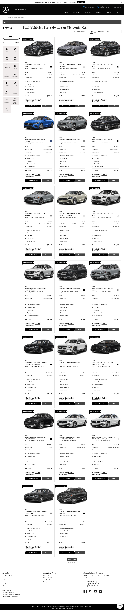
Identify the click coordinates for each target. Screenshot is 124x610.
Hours (99, 582)
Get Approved (47, 582)
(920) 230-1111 (91, 582)
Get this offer (81, 2)
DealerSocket (68, 606)
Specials (88, 12)
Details (47, 106)
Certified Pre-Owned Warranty (11, 594)
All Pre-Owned (7, 590)
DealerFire (59, 606)
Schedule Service (47, 576)
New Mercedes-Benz (8, 576)
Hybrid (4, 584)
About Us (118, 12)
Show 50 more (72, 562)
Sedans (4, 580)
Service (108, 12)
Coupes (5, 578)
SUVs (4, 582)
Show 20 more (72, 559)
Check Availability (33, 106)
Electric (5, 586)
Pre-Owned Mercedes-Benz (10, 596)
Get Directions (88, 578)
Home (4, 17)
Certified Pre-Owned (8, 592)
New (66, 12)
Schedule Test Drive (48, 578)
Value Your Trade (48, 580)
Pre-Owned (76, 12)
